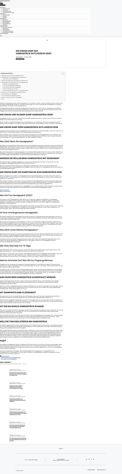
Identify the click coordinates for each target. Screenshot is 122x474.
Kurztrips (5, 20)
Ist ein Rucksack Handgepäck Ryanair (11, 95)
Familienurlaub (7, 23)
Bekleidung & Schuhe (8, 32)
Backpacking (6, 22)
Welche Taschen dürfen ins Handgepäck (12, 97)
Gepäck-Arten (6, 8)
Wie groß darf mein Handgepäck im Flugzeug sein (14, 77)
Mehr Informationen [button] (5, 191)
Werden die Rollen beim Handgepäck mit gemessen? (15, 80)
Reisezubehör (6, 30)
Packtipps (2, 7)
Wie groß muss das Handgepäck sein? (11, 357)
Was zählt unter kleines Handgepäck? (12, 87)
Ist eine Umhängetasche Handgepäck (12, 85)
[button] (62, 73)
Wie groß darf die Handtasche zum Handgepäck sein (15, 82)
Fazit (3, 99)
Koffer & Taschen (7, 27)
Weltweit (5, 17)
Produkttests (3, 26)
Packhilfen (5, 28)
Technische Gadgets (8, 31)
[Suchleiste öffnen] (1, 2)
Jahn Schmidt (19, 57)
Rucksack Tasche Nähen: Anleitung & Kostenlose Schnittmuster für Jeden (16, 387)
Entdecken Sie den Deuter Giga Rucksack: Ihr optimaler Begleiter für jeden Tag (18, 374)
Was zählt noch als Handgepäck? (11, 79)
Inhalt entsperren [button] (4, 190)
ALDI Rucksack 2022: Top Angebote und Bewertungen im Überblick (18, 400)
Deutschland (6, 15)
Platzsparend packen (8, 12)
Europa (4, 16)
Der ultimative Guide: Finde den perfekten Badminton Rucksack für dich (18, 439)
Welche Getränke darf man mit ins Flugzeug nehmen (15, 90)
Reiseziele (2, 13)
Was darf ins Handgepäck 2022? (11, 84)
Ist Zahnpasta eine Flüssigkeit (9, 94)
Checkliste (5, 10)
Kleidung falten (7, 11)
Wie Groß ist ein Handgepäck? (9, 359)
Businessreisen (7, 21)
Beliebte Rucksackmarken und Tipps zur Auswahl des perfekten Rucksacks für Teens (18, 413)
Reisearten (3, 18)
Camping (5, 25)
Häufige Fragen (4, 33)
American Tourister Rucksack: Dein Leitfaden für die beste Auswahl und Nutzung (17, 426)
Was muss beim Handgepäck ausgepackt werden (14, 92)
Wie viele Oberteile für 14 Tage (10, 88)
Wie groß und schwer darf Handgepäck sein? (13, 75)
